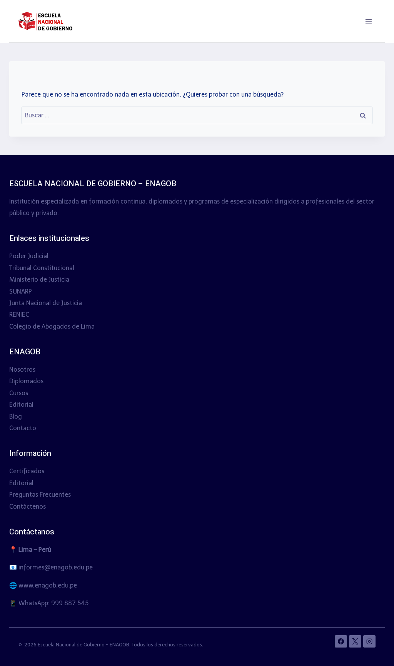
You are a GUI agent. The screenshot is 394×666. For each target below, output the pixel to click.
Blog (15, 416)
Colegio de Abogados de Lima (52, 326)
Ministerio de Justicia (39, 279)
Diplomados (26, 381)
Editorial (21, 404)
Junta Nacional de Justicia (45, 303)
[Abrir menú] (368, 21)
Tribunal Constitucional (41, 268)
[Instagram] (369, 641)
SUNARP (20, 291)
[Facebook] (341, 641)
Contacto (22, 428)
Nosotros (22, 369)
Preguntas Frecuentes (40, 494)
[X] (355, 641)
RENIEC (19, 314)
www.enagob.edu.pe (47, 585)
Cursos (18, 393)
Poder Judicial (28, 256)
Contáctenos (27, 506)
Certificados (26, 471)
